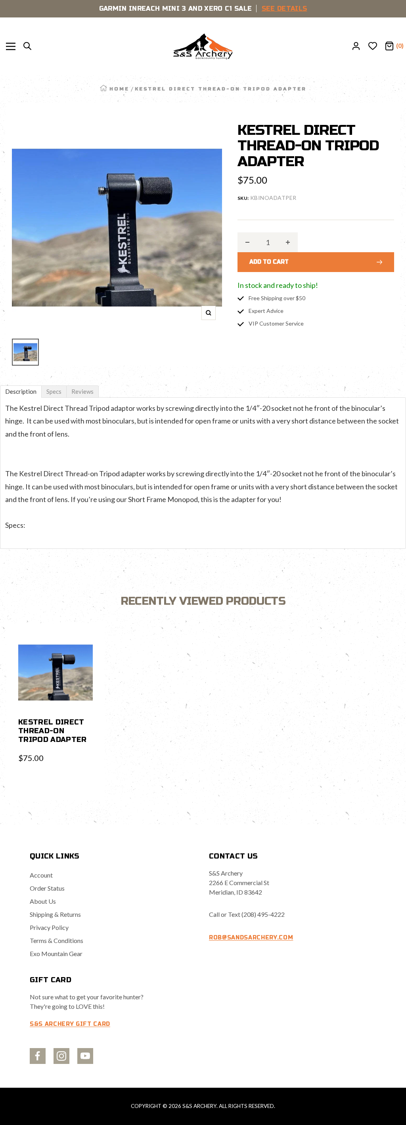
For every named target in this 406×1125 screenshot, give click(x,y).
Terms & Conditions (56, 940)
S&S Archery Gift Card (70, 1024)
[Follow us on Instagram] (61, 1056)
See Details (284, 8)
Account (41, 875)
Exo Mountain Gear (56, 953)
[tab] (21, 391)
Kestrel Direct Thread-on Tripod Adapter (52, 731)
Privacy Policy (49, 927)
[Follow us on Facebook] (38, 1056)
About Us (43, 901)
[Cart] (389, 46)
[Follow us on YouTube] (85, 1056)
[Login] (356, 46)
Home (119, 89)
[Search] (27, 46)
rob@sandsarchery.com (251, 937)
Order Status (47, 888)
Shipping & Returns (55, 914)
